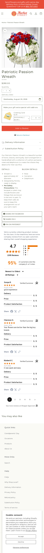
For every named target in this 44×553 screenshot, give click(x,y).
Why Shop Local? (11, 482)
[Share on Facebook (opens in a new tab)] (11, 312)
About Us (8, 449)
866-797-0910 (32, 6)
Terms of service (11, 508)
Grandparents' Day (12, 433)
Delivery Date (7, 95)
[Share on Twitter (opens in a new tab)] (15, 311)
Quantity (5, 87)
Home (4, 22)
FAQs (7, 477)
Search (7, 463)
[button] (30, 13)
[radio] (31, 246)
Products (8, 444)
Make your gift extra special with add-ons (20, 107)
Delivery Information (13, 487)
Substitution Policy (12, 503)
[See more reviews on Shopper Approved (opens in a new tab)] (19, 312)
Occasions (9, 438)
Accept (21, 536)
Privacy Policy (31, 531)
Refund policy (10, 497)
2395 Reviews (14, 255)
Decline (21, 542)
